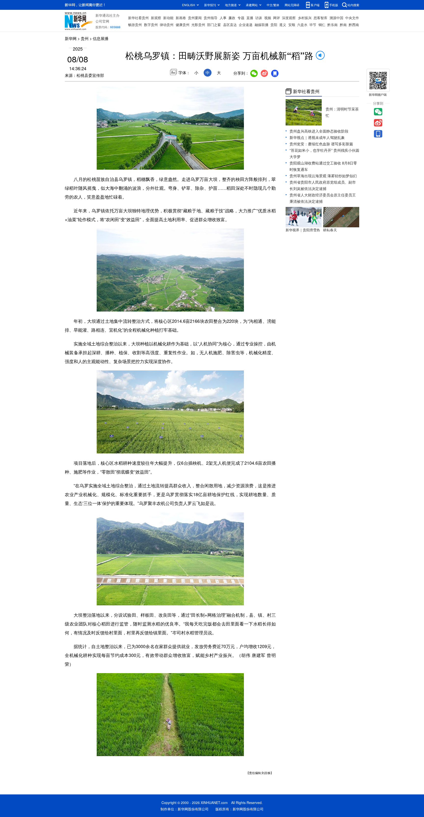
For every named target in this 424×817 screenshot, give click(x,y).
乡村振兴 (305, 17)
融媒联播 (261, 24)
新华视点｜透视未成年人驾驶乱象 (317, 137)
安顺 (291, 24)
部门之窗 (214, 24)
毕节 (312, 24)
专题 (241, 17)
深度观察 (289, 17)
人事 (223, 17)
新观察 (156, 17)
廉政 (231, 17)
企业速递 (245, 24)
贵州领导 (210, 17)
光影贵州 (198, 24)
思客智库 (320, 17)
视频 (267, 17)
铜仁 (321, 24)
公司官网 (102, 21)
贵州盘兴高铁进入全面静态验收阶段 (319, 131)
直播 (249, 17)
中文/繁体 (273, 5)
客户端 (315, 5)
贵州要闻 (195, 17)
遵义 (282, 24)
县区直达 (230, 24)
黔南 (343, 24)
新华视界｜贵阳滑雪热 (303, 229)
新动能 (168, 17)
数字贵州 (151, 24)
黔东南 (332, 24)
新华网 (71, 38)
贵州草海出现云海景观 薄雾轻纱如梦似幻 (323, 175)
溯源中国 (336, 17)
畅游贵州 (135, 24)
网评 (276, 17)
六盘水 (302, 24)
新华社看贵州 (138, 17)
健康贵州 (182, 24)
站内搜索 (353, 5)
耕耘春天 (330, 229)
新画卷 (181, 17)
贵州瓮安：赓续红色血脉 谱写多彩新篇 (321, 143)
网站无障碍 (292, 5)
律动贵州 (166, 24)
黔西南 (354, 24)
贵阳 (273, 24)
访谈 (258, 17)
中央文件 (352, 17)
